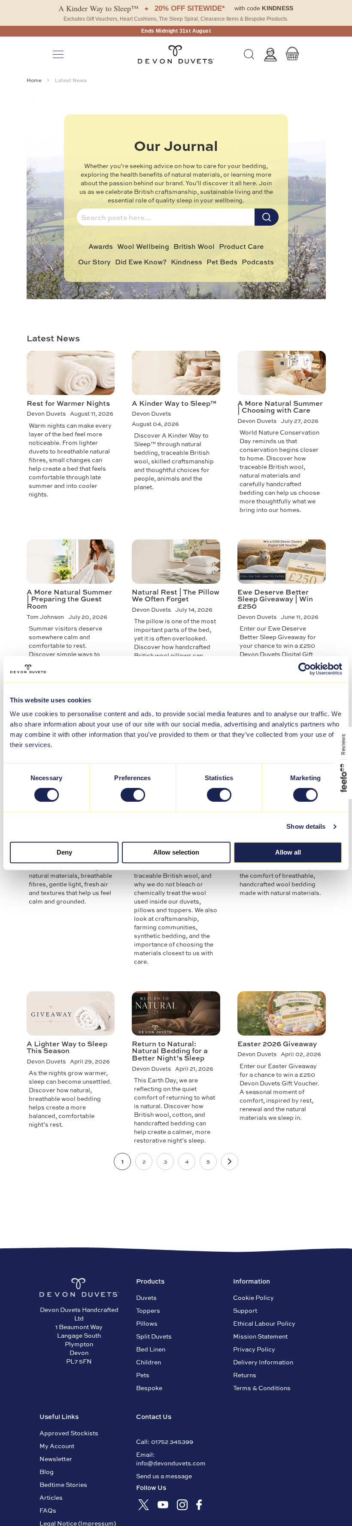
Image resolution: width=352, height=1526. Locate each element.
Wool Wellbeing (143, 246)
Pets (142, 1374)
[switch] (133, 796)
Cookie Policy (253, 1297)
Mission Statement (260, 1336)
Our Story (94, 261)
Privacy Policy (254, 1349)
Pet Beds (221, 261)
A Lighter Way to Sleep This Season (67, 1047)
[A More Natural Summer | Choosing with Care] (281, 373)
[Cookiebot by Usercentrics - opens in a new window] (304, 668)
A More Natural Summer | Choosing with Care (280, 406)
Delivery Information (263, 1361)
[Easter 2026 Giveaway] (281, 1013)
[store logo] (176, 54)
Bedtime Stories (63, 1484)
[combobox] (166, 217)
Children (148, 1361)
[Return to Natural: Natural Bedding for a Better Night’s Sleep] (176, 1013)
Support (245, 1310)
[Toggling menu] (58, 54)
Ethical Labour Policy (264, 1323)
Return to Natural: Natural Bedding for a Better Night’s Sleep (170, 1050)
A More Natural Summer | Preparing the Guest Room (69, 598)
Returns (244, 1374)
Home (35, 80)
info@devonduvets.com (171, 1463)
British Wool (194, 246)
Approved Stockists (68, 1432)
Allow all (288, 852)
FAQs (47, 1510)
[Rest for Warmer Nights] (71, 373)
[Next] (230, 1161)
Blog (46, 1471)
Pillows (147, 1323)
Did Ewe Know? (141, 261)
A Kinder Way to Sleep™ (174, 403)
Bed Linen (150, 1349)
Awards (100, 246)
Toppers (148, 1310)
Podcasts (258, 261)
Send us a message (164, 1475)
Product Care (241, 246)
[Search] (249, 54)
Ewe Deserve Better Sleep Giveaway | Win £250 (275, 598)
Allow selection (176, 852)
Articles (51, 1497)
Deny (64, 852)
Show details (305, 826)
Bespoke (149, 1387)
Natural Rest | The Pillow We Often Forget (175, 595)
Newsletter (55, 1458)
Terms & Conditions (262, 1387)
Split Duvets (154, 1336)
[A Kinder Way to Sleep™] (176, 373)
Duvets (146, 1297)
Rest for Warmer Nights (68, 403)
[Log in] (270, 54)
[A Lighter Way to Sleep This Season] (71, 1013)
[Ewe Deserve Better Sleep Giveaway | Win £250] (281, 561)
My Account (56, 1445)
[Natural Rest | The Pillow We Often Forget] (176, 561)
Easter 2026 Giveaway (277, 1043)
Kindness (186, 261)
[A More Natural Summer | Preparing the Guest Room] (71, 561)
